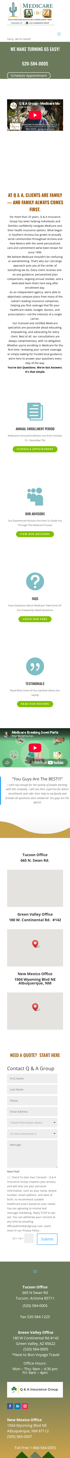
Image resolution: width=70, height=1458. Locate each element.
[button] (36, 943)
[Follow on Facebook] (10, 1406)
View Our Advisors (35, 534)
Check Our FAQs (35, 619)
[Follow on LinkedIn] (18, 1406)
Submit (47, 1239)
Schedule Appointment (29, 75)
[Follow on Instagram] (25, 1406)
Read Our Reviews (35, 703)
